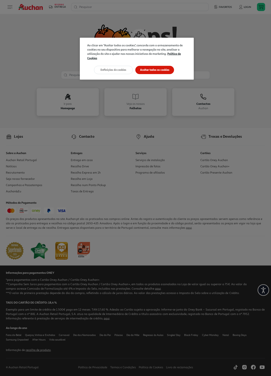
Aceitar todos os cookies (154, 69)
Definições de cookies (113, 69)
